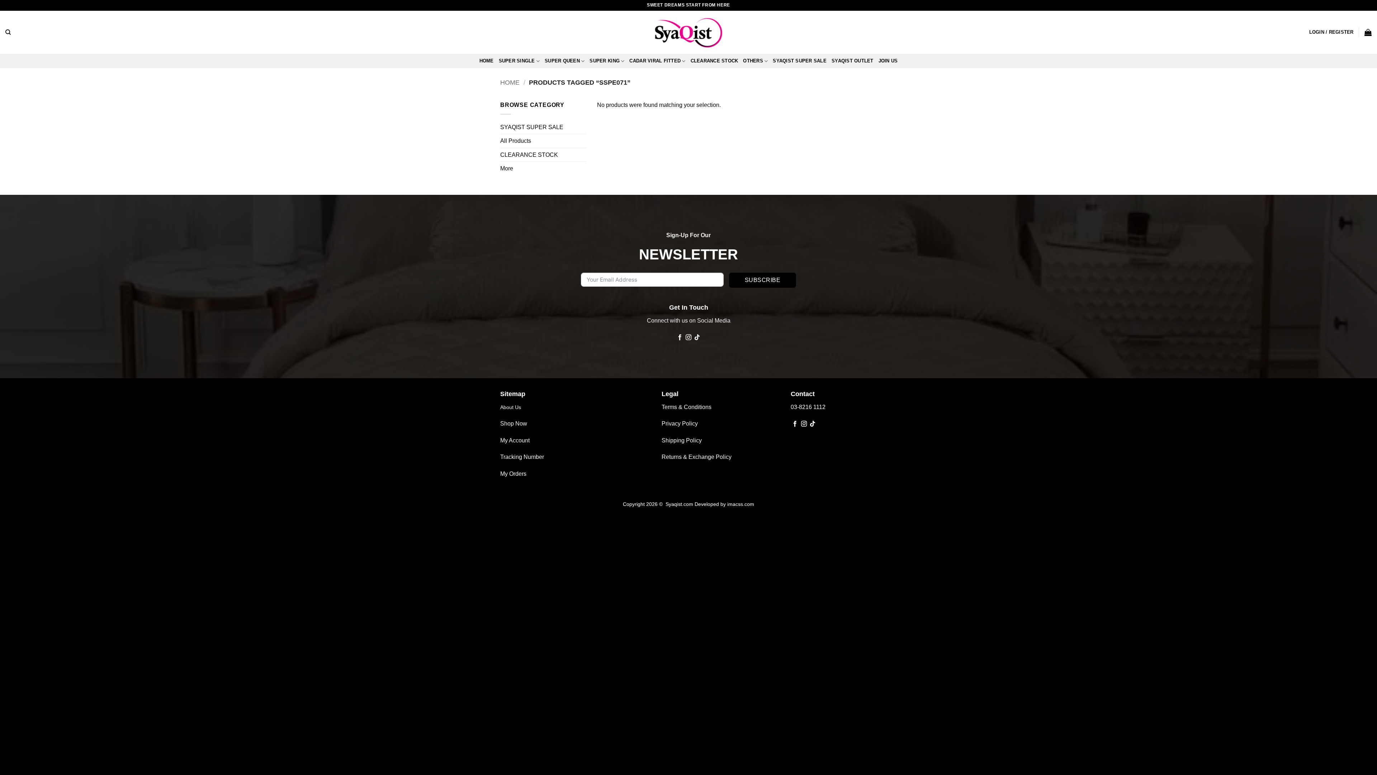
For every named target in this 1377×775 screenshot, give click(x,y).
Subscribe (762, 280)
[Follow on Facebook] (679, 337)
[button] (1331, 32)
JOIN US (888, 61)
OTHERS (753, 61)
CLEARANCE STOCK (714, 61)
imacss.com (740, 504)
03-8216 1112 (808, 407)
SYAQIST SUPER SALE (800, 61)
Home (486, 61)
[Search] (8, 32)
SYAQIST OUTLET (853, 61)
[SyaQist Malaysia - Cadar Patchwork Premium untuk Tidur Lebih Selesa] (688, 32)
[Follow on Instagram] (688, 337)
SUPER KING (605, 61)
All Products (515, 141)
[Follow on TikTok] (697, 337)
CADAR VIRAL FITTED (655, 61)
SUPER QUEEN (562, 61)
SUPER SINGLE (517, 61)
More (506, 168)
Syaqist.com (680, 504)
